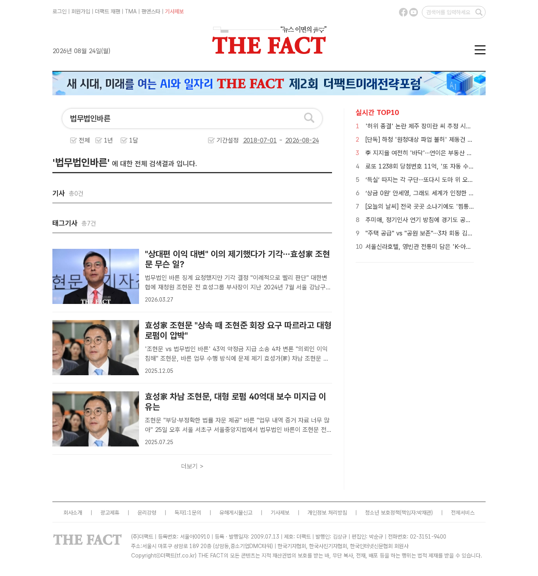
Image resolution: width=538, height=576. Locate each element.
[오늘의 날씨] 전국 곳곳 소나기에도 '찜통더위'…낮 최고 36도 (442, 206)
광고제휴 (109, 512)
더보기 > (192, 466)
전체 (84, 140)
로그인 (59, 11)
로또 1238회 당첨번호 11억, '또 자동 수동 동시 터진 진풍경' (443, 166)
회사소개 (72, 512)
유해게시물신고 (235, 512)
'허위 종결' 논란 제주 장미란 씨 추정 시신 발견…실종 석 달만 (443, 126)
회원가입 (80, 11)
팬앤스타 (150, 11)
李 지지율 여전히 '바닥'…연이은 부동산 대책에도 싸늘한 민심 (442, 153)
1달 (133, 140)
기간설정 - (251, 140)
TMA (131, 11)
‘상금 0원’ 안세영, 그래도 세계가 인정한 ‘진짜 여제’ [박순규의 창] (448, 193)
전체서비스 (463, 512)
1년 (108, 140)
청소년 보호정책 (382, 512)
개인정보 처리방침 (327, 512)
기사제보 (174, 11)
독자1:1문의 (187, 512)
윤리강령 (146, 512)
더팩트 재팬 (107, 11)
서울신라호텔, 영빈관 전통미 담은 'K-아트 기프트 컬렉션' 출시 (444, 246)
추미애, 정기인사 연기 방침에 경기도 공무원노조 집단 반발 (439, 220)
